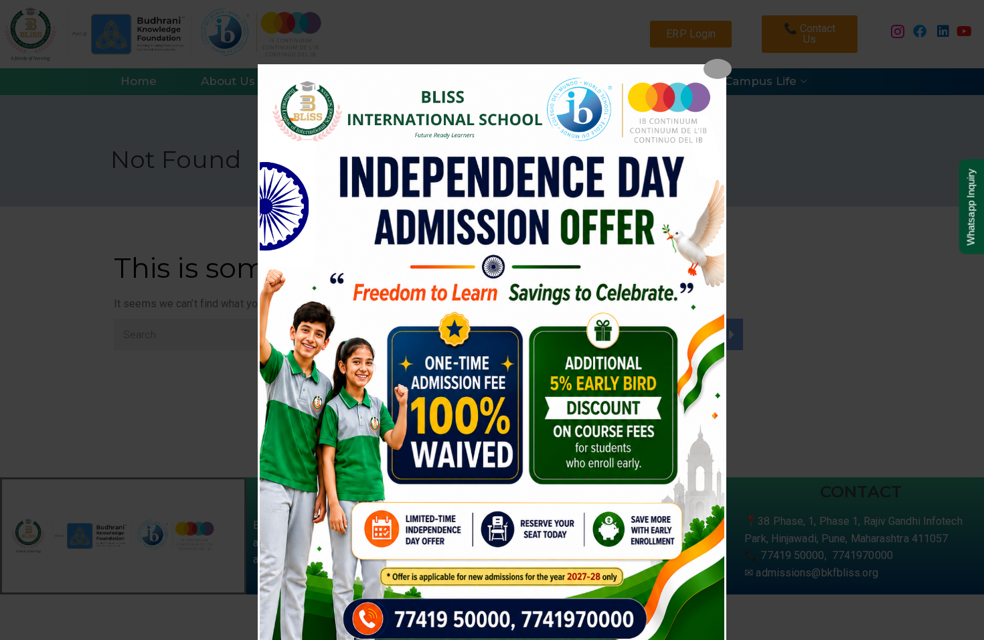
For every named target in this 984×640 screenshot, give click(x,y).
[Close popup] (718, 69)
